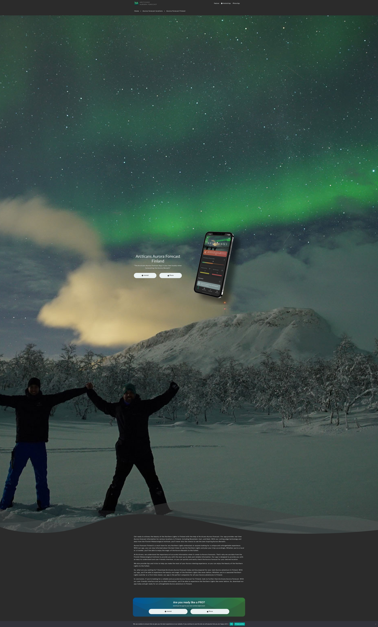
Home (136, 11)
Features (216, 3)
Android (146, 275)
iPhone (171, 275)
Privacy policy (239, 624)
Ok (231, 624)
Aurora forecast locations (153, 11)
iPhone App (236, 3)
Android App (227, 3)
